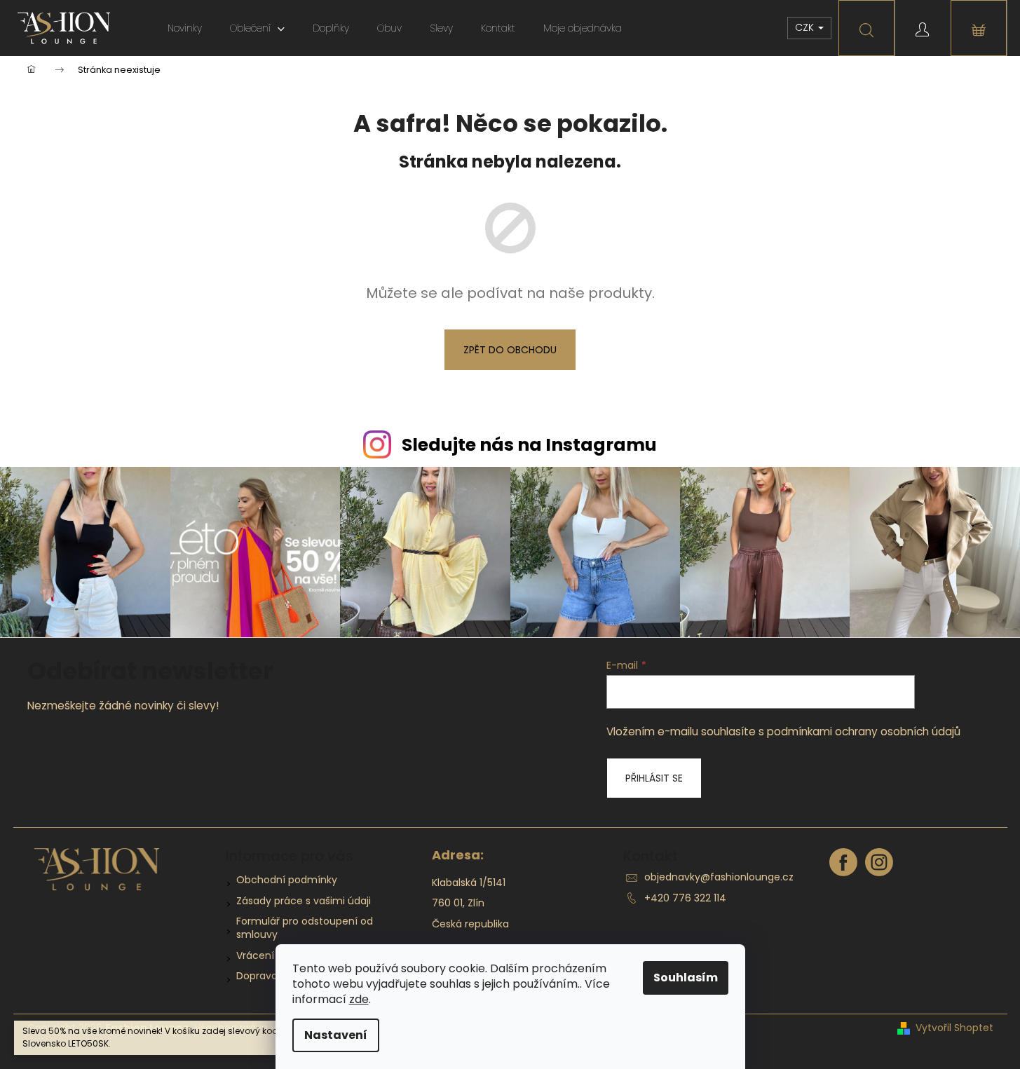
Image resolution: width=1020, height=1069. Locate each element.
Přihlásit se (654, 778)
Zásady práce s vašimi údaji (303, 901)
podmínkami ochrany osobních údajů (863, 731)
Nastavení (335, 1035)
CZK (806, 27)
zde (359, 999)
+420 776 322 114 (685, 898)
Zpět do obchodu (510, 350)
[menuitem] (185, 28)
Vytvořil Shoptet (954, 1028)
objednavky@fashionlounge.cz (719, 877)
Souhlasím (685, 977)
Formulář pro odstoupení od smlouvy (304, 927)
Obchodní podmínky (286, 880)
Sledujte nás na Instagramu (529, 445)
